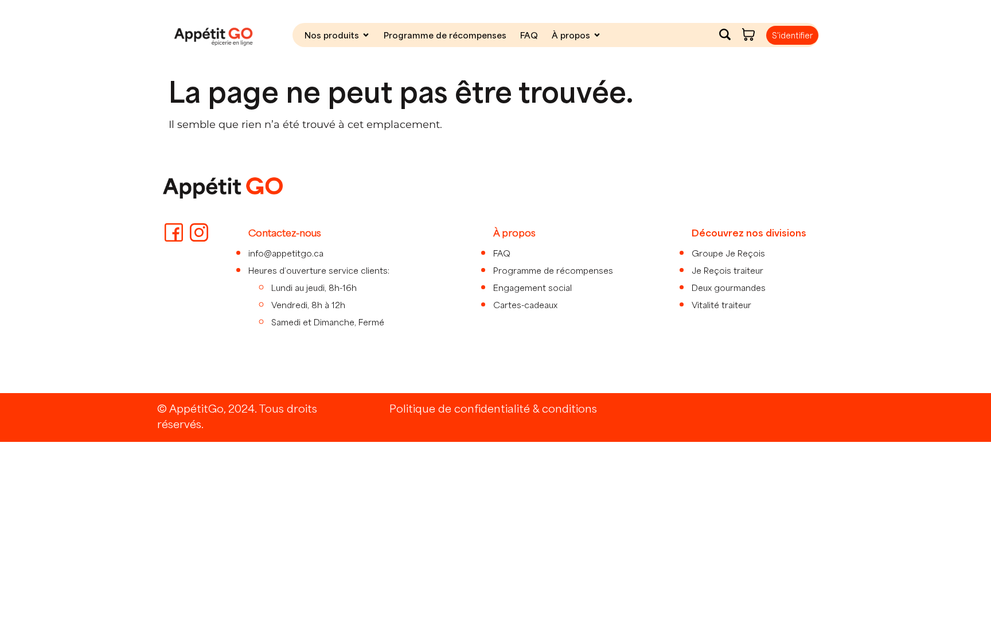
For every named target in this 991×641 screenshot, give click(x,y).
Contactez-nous (284, 232)
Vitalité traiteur (721, 305)
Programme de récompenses (445, 35)
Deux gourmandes (729, 287)
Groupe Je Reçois (728, 253)
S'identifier (792, 35)
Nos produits (332, 35)
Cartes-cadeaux (525, 305)
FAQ (529, 35)
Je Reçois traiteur (727, 270)
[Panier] (748, 34)
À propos (571, 35)
